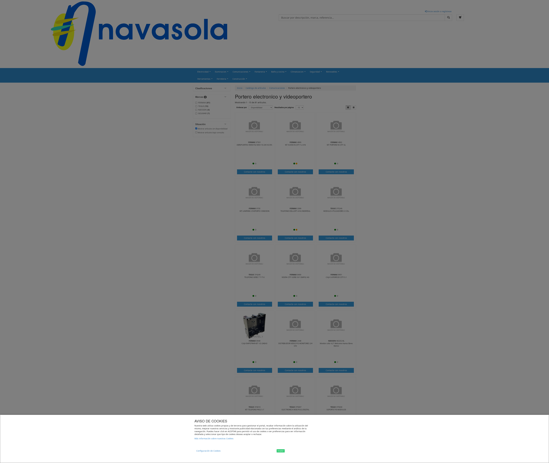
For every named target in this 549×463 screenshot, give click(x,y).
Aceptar (281, 451)
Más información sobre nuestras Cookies (213, 438)
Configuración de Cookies (208, 450)
